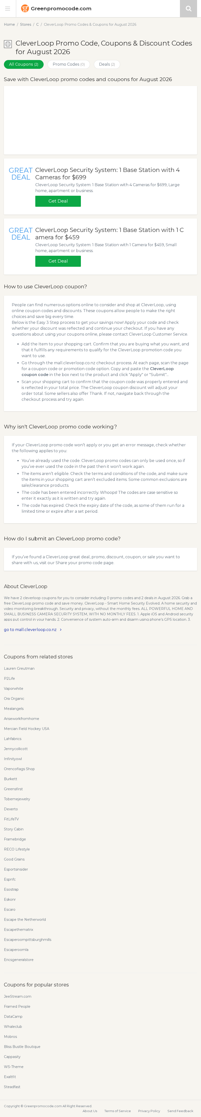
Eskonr (10, 899)
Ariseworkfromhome (21, 718)
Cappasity (12, 1057)
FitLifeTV (11, 819)
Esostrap (11, 889)
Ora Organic (14, 698)
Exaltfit (10, 1077)
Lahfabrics (12, 739)
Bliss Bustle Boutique (22, 1046)
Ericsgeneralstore (19, 960)
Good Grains (14, 859)
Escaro (9, 909)
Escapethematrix (18, 929)
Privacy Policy (149, 1111)
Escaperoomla (16, 949)
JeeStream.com (17, 996)
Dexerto (11, 809)
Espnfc (10, 879)
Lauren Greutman (19, 668)
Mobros (10, 1036)
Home (9, 24)
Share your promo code (79, 562)
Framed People (17, 1006)
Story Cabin (14, 829)
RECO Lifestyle (17, 849)
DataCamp (13, 1016)
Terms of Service (117, 1111)
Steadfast (12, 1087)
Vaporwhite (13, 688)
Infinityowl (13, 759)
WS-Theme (14, 1067)
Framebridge (15, 839)
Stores (25, 24)
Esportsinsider (16, 869)
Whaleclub (13, 1026)
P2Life (9, 678)
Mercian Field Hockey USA (26, 729)
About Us (90, 1111)
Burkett (10, 779)
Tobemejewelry (17, 799)
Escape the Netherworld (25, 919)
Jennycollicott (16, 749)
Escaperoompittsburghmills (27, 939)
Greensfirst (13, 789)
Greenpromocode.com (61, 8)
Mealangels (14, 708)
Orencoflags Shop (19, 769)
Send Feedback (180, 1111)
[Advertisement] (100, 120)
